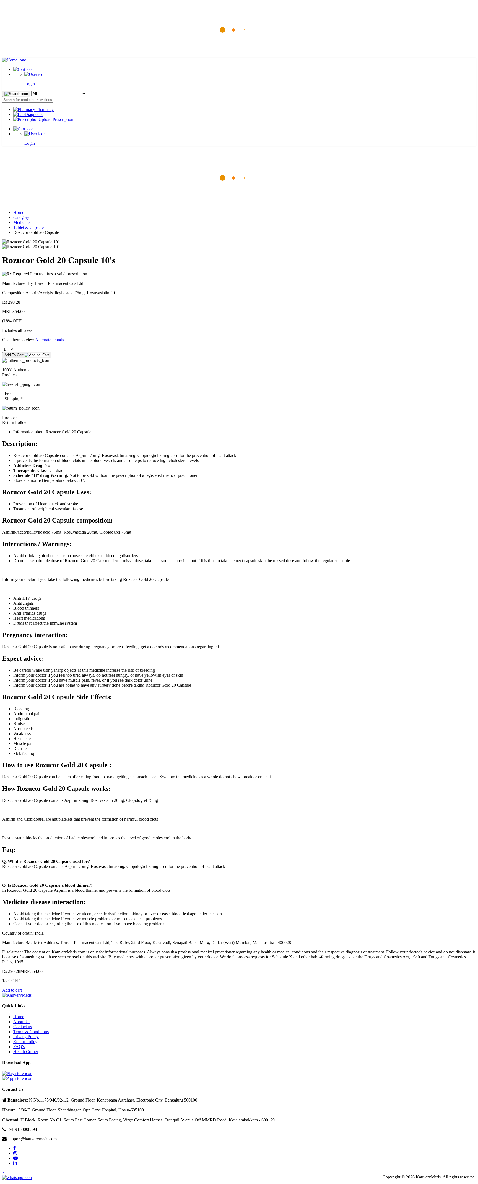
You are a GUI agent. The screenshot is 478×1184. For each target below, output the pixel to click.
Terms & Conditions (31, 1031)
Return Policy (25, 1041)
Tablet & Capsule (28, 227)
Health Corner (25, 1051)
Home (18, 212)
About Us (21, 1021)
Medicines (22, 222)
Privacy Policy (26, 1036)
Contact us (22, 1026)
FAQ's (19, 1046)
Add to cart (12, 990)
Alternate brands (49, 339)
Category (21, 217)
